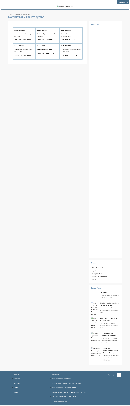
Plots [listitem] (94, 279)
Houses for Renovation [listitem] (99, 276)
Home (11, 14)
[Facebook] (119, 375)
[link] (94, 308)
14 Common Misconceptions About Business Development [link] (110, 351)
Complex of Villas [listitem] (97, 273)
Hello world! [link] (105, 292)
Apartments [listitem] (96, 271)
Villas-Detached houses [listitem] (99, 268)
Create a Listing (123, 2)
